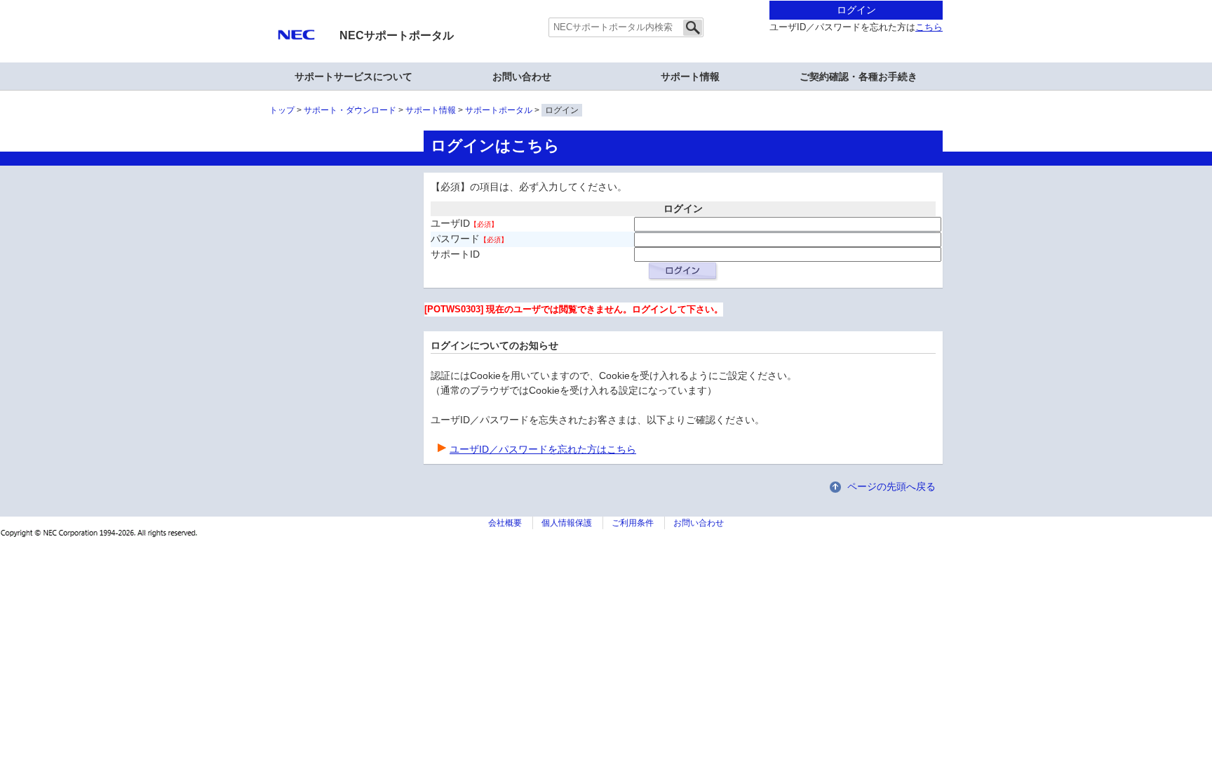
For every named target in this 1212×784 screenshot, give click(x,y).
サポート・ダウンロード (350, 110)
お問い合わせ (521, 76)
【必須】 (484, 224)
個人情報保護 (566, 523)
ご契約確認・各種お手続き (858, 76)
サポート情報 (690, 76)
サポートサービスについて (353, 76)
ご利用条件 (633, 523)
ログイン (856, 9)
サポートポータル (498, 110)
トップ (282, 110)
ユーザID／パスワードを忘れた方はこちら (543, 449)
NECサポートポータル (396, 35)
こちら (929, 27)
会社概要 (505, 523)
